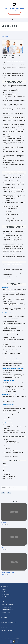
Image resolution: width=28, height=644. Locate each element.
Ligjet (2, 547)
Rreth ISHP (6, 28)
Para (3, 492)
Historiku (4, 589)
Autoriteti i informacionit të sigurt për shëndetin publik (14, 10)
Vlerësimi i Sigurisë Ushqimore (8, 620)
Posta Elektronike (6, 612)
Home (2, 28)
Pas (8, 492)
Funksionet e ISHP (6, 594)
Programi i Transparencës (8, 630)
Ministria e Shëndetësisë (7, 604)
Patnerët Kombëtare (6, 607)
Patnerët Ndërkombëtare (7, 609)
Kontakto (3, 522)
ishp (3, 36)
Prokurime (4, 633)
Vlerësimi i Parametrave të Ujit (9, 622)
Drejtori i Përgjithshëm (7, 572)
